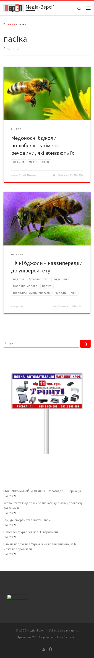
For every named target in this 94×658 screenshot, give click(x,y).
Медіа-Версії (36, 630)
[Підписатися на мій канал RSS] (43, 649)
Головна (9, 24)
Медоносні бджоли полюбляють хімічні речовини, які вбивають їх (42, 145)
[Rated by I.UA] (17, 598)
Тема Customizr (67, 637)
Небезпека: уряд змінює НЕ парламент (30, 532)
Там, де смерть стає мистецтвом (27, 520)
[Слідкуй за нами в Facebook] (50, 649)
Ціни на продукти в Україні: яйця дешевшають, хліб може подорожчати (39, 546)
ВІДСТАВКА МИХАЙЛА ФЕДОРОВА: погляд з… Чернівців (42, 491)
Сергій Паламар (28, 175)
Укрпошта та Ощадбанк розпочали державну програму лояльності (43, 505)
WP (34, 637)
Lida (21, 306)
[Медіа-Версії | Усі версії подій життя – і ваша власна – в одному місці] (13, 7)
